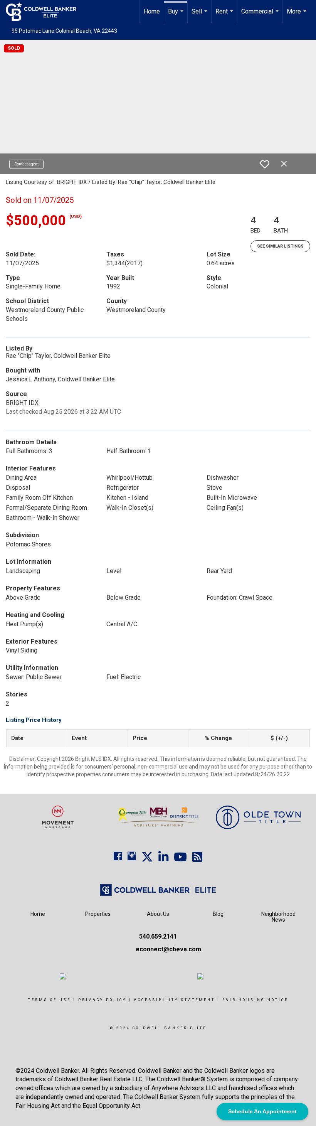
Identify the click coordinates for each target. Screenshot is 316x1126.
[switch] (264, 164)
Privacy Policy (102, 1000)
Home (152, 11)
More (297, 15)
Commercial (261, 15)
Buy (176, 15)
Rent (225, 15)
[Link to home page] (45, 11)
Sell (200, 15)
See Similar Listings (280, 246)
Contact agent (26, 164)
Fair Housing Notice (255, 1000)
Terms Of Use (49, 1000)
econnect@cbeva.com (168, 949)
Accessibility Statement (174, 1000)
